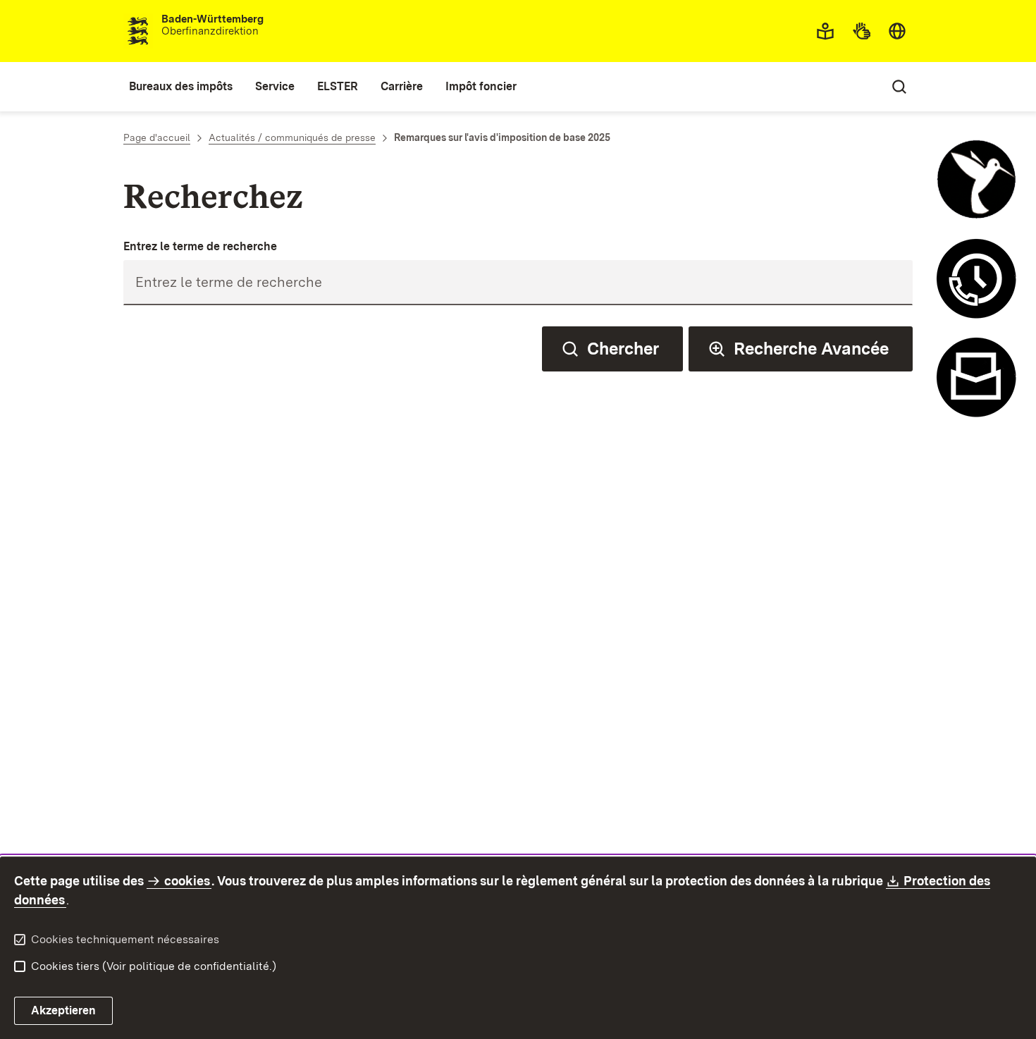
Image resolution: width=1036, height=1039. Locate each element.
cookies (187, 880)
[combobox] (897, 31)
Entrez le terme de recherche (200, 246)
